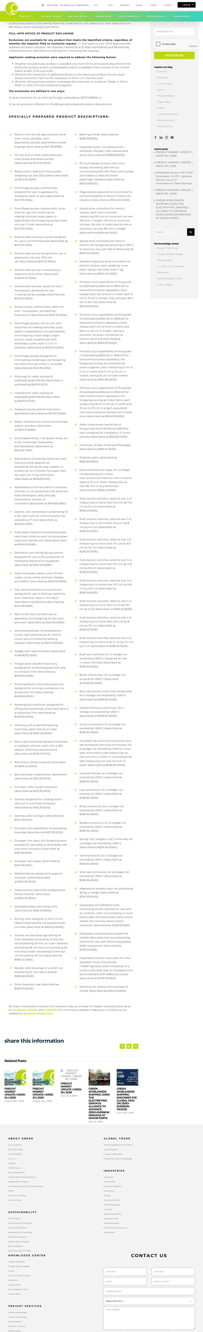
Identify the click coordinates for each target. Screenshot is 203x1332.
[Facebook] (155, 137)
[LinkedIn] (161, 137)
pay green (125, 5)
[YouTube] (172, 137)
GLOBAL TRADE (51, 16)
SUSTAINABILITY (129, 16)
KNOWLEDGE (182, 16)
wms (110, 5)
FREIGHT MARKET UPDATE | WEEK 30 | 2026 (71, 1075)
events (153, 5)
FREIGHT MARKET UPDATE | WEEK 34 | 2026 (15, 1077)
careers (139, 5)
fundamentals (81, 5)
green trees (52, 5)
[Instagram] (166, 137)
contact (167, 5)
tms (96, 5)
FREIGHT (25, 16)
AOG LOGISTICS (77, 16)
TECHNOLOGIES (156, 16)
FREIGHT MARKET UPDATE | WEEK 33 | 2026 (43, 1077)
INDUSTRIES (103, 16)
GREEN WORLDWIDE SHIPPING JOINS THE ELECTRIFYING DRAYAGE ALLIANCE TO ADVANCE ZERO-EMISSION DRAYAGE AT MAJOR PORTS (99, 1077)
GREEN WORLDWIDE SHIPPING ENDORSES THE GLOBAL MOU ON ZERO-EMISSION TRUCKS (127, 1077)
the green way (67, 5)
